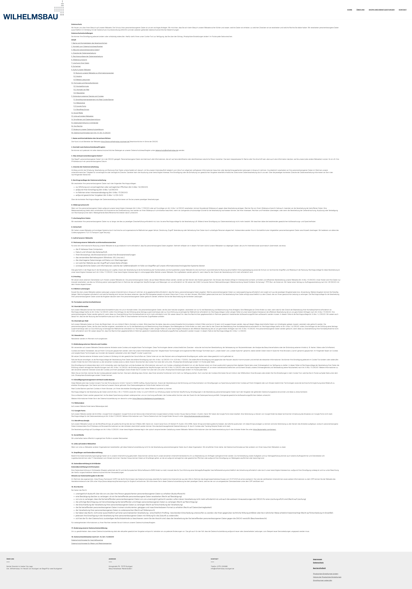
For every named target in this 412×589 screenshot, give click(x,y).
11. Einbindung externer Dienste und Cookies (87, 96)
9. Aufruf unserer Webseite (81, 70)
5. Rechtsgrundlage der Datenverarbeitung (87, 56)
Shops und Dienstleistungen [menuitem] (382, 10)
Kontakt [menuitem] (403, 10)
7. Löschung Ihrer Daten (80, 63)
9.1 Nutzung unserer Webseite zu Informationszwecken (93, 73)
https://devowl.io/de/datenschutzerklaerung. (148, 398)
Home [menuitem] (349, 10)
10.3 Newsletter (79, 93)
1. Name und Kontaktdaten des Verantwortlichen (89, 43)
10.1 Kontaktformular (81, 86)
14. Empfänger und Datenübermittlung (85, 119)
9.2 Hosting (77, 76)
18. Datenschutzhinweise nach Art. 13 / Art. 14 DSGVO (91, 133)
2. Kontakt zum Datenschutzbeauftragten (87, 46)
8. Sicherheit (76, 66)
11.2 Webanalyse (79, 103)
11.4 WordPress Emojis (81, 109)
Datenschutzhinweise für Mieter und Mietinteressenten (91, 543)
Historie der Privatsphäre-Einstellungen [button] (327, 577)
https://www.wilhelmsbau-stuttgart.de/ (115, 141)
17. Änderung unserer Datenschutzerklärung (87, 129)
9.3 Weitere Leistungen (81, 80)
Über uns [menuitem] (360, 10)
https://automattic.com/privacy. (264, 429)
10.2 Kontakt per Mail (81, 90)
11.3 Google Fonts (79, 106)
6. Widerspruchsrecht (79, 60)
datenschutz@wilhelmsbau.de (166, 150)
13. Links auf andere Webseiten (82, 116)
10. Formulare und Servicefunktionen (84, 83)
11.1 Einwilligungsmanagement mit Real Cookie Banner (93, 99)
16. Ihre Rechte (76, 126)
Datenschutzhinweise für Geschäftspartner (87, 540)
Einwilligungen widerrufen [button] (322, 580)
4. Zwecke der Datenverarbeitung (83, 53)
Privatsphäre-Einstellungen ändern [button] (325, 574)
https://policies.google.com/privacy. (197, 416)
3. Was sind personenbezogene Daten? (85, 50)
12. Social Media (77, 113)
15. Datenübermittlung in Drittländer (84, 123)
